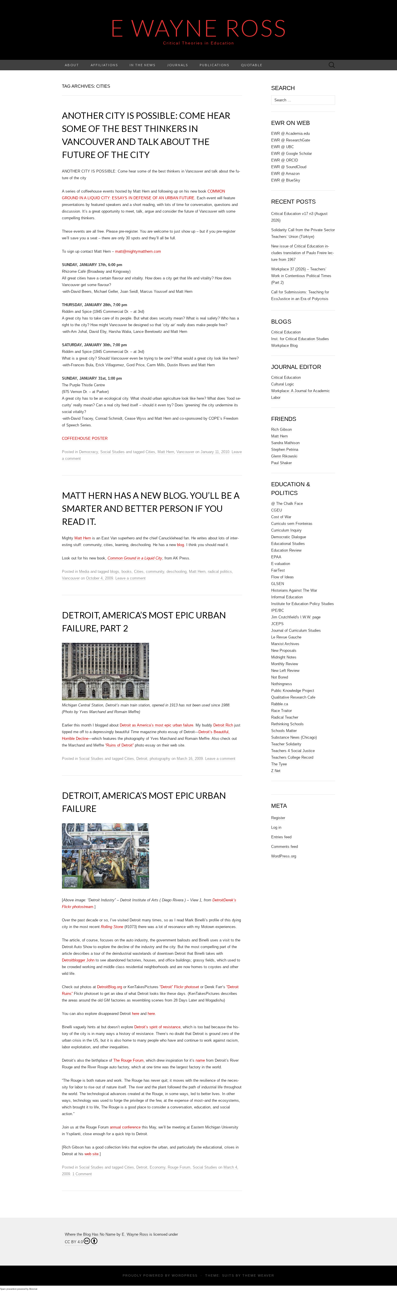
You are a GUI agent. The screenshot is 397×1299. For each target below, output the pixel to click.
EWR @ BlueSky (285, 180)
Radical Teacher (284, 717)
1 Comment (82, 1174)
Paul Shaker (281, 463)
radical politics (220, 571)
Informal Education (287, 597)
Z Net (275, 771)
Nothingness (281, 684)
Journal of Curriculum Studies (296, 630)
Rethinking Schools (287, 724)
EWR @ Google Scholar (291, 153)
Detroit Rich (223, 725)
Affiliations (104, 65)
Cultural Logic (282, 384)
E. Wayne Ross (135, 1234)
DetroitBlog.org (109, 987)
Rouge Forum (179, 1167)
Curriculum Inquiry (286, 530)
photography (160, 758)
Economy (157, 1167)
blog (180, 545)
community (155, 571)
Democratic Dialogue (288, 537)
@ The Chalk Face (287, 503)
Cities (150, 452)
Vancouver (185, 452)
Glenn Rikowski (284, 456)
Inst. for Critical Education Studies (300, 339)
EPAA (276, 557)
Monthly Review (284, 664)
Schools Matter (284, 731)
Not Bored (279, 677)
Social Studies (112, 452)
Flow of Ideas (282, 577)
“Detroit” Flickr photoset (179, 987)
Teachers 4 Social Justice (293, 751)
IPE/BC (277, 610)
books (126, 571)
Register (278, 818)
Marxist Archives (285, 644)
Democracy (88, 452)
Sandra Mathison (285, 443)
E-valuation (280, 563)
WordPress (185, 1275)
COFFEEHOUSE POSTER (85, 438)
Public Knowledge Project (292, 690)
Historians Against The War (294, 590)
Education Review (286, 550)
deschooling (177, 571)
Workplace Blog (284, 345)
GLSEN (277, 584)
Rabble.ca (279, 704)
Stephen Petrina (284, 449)
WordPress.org (283, 856)
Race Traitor (281, 710)
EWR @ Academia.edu (290, 133)
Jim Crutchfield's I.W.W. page (296, 617)
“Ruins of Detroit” (119, 745)
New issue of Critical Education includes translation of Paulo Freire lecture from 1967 (302, 253)
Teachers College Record (292, 757)
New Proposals (283, 650)
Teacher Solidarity (286, 744)
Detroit (141, 758)
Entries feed (281, 837)
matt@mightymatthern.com (138, 251)
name (200, 1060)
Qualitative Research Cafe (293, 697)
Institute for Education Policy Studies (302, 604)
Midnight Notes (283, 657)
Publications (214, 65)
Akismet (33, 1289)
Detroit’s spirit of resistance (157, 1027)
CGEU (276, 510)
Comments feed (284, 846)
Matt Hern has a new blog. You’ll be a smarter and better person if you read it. (150, 508)
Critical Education (286, 332)
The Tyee (279, 764)
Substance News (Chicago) (294, 737)
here (135, 1013)
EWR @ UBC (282, 147)
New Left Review (285, 670)
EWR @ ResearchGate (290, 140)
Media (84, 571)
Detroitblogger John (78, 960)
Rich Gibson (281, 429)
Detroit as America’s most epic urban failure (156, 725)
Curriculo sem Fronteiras (291, 523)
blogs (114, 571)
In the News (142, 65)
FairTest (278, 570)
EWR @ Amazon (285, 173)
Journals (177, 65)
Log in (276, 827)
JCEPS (277, 624)
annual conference (126, 1127)
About (72, 65)
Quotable (251, 65)
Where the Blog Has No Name (90, 1234)
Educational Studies (288, 543)
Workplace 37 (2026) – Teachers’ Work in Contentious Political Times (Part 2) (301, 276)
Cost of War (281, 517)
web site (92, 1154)
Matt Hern (166, 452)
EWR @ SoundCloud (288, 167)
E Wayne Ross (198, 28)
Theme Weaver (258, 1275)
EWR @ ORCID (284, 160)
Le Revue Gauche (286, 637)
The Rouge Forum (128, 1060)
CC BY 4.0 (74, 1242)
